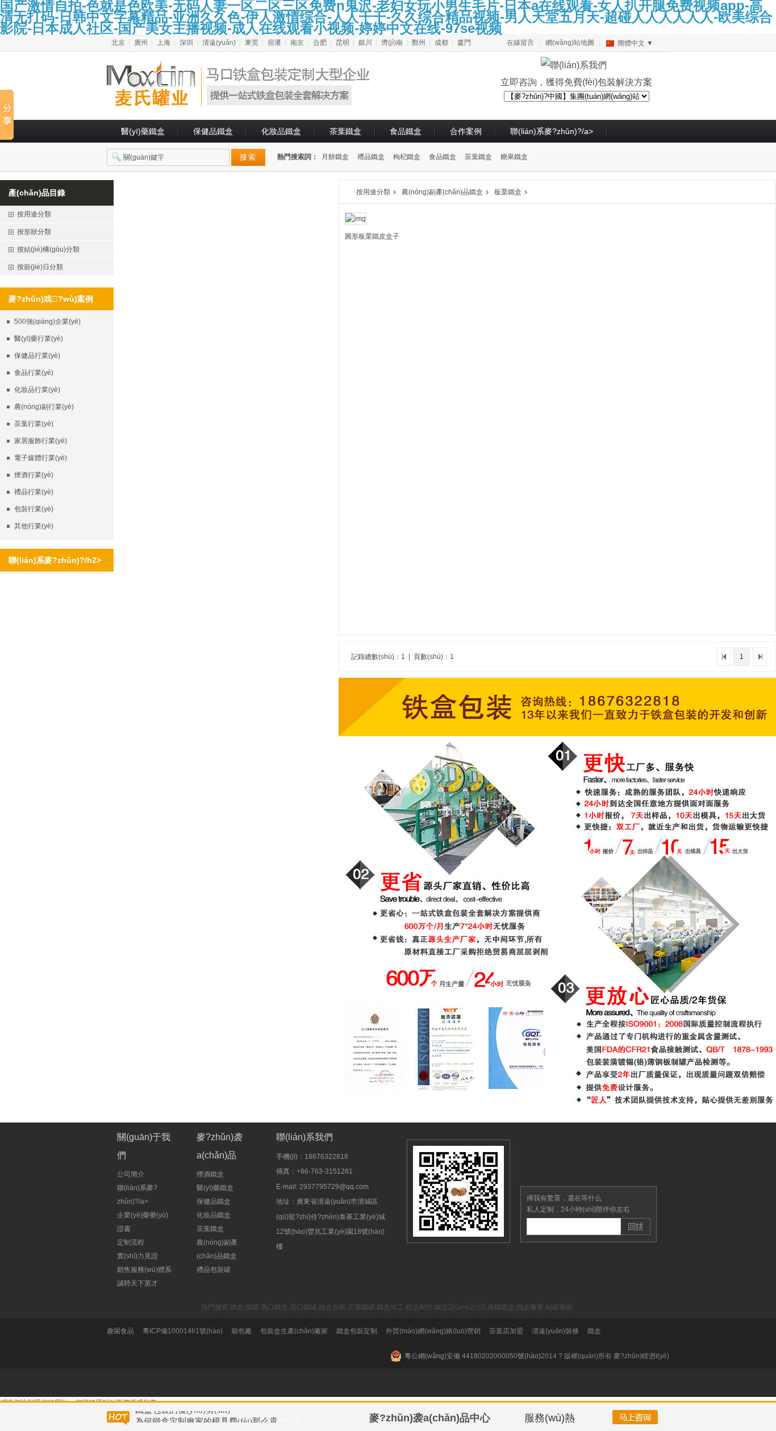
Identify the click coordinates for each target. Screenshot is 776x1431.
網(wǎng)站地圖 (569, 43)
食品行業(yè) (33, 373)
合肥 (320, 43)
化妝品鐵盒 (281, 131)
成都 (441, 43)
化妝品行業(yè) (37, 390)
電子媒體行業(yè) (40, 458)
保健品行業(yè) (37, 356)
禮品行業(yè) (33, 492)
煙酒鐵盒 (210, 1174)
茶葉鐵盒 (345, 131)
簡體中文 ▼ (635, 43)
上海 (163, 43)
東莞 (251, 43)
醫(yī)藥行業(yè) (38, 339)
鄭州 (418, 43)
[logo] (252, 101)
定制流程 (130, 1242)
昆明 (342, 43)
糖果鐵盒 (514, 157)
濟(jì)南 (392, 43)
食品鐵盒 (406, 131)
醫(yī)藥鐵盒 (143, 131)
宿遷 (274, 43)
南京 (297, 43)
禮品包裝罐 (214, 1270)
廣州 (141, 43)
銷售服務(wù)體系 (144, 1270)
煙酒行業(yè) (33, 475)
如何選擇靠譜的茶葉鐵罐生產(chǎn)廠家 (210, 1416)
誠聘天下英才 (137, 1283)
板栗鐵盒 (507, 192)
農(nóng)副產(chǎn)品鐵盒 (442, 192)
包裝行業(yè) (33, 509)
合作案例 (466, 131)
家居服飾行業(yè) (40, 441)
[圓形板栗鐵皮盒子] (355, 218)
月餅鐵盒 (335, 157)
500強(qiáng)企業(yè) (47, 322)
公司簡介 (130, 1174)
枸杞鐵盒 (406, 157)
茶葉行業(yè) (33, 424)
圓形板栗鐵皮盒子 (372, 236)
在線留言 (520, 43)
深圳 (186, 43)
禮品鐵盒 (371, 157)
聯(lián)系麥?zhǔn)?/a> (551, 131)
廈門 (464, 43)
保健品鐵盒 (213, 131)
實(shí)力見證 (137, 1256)
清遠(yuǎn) (219, 43)
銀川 (365, 43)
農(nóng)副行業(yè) (44, 407)
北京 (118, 43)
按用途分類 (373, 192)
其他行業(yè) (33, 526)
